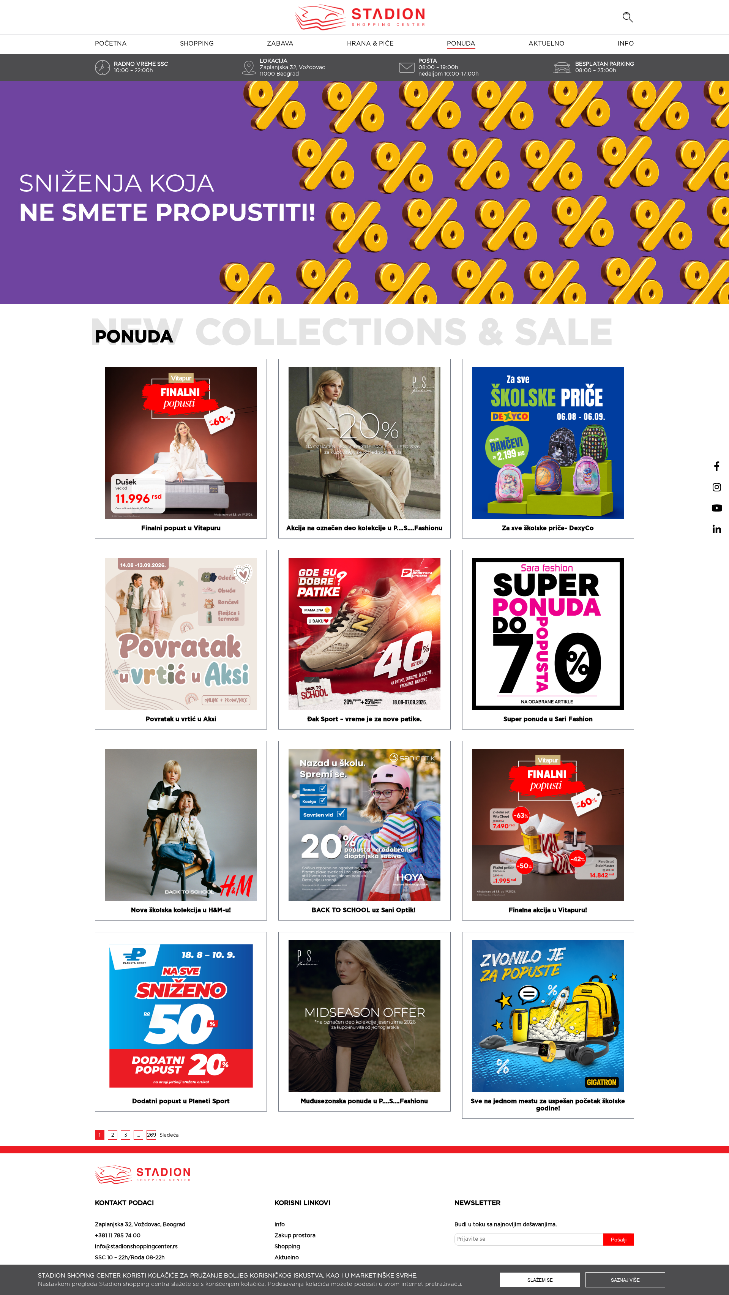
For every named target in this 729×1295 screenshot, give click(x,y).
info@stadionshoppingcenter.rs (136, 1246)
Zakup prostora (295, 1235)
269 (151, 1135)
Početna (111, 44)
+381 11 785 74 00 (117, 1235)
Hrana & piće (370, 44)
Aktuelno (547, 44)
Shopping (197, 44)
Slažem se (540, 1279)
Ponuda (461, 44)
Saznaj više (625, 1279)
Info (626, 44)
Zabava (280, 44)
